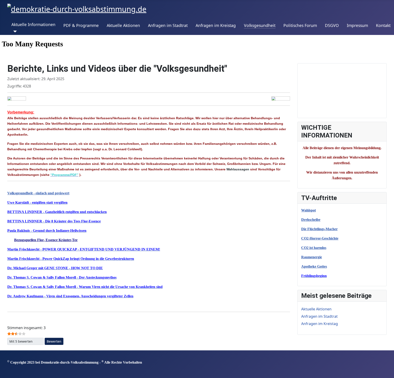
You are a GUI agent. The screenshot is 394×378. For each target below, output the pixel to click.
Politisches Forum (300, 25)
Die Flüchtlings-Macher (319, 229)
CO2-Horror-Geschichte (319, 238)
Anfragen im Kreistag (216, 25)
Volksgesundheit (259, 25)
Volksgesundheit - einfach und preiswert (38, 193)
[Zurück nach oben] (388, 372)
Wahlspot (308, 210)
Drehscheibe (310, 220)
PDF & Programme (81, 25)
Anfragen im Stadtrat (168, 25)
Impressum (357, 25)
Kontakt (383, 25)
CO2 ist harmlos (313, 248)
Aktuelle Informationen (33, 24)
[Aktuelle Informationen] (14, 31)
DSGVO (332, 25)
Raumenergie (311, 257)
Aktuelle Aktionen (123, 25)
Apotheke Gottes (314, 266)
